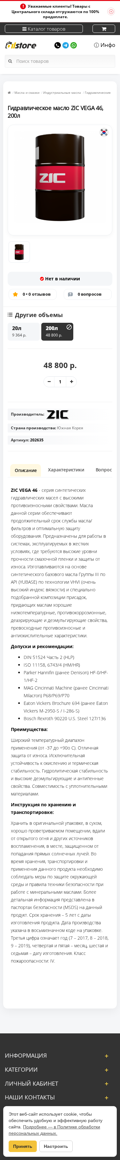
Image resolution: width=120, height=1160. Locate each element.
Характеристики (66, 470)
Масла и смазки (26, 92)
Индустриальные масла (62, 92)
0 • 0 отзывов (37, 294)
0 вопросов (90, 294)
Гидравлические (98, 92)
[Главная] (9, 92)
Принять (22, 1146)
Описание (25, 470)
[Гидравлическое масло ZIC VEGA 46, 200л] (19, 252)
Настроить (56, 1146)
